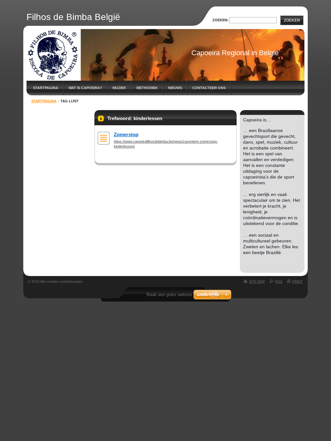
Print (297, 281)
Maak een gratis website (169, 294)
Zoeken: (220, 20)
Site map (257, 281)
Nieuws (175, 88)
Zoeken (292, 20)
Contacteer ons (209, 88)
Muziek (119, 88)
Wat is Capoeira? (85, 88)
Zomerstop (126, 134)
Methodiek (147, 88)
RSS (278, 281)
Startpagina (45, 88)
